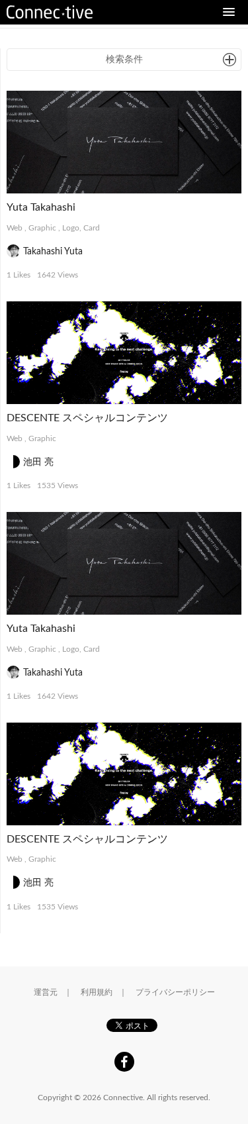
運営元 (46, 992)
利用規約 (96, 992)
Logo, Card (81, 228)
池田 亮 (38, 462)
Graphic (42, 228)
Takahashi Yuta (53, 251)
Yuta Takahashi (41, 207)
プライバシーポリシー (175, 992)
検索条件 (124, 59)
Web (14, 228)
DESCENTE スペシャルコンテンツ (87, 418)
